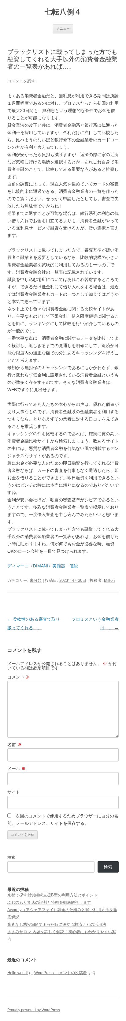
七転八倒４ (63, 12)
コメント (18, 677)
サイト (13, 792)
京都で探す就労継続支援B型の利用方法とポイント (52, 895)
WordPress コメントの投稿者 (60, 973)
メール (16, 768)
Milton (109, 580)
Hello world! (17, 973)
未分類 (36, 580)
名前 (14, 744)
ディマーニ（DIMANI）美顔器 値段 (42, 565)
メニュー (63, 28)
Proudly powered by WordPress (33, 1010)
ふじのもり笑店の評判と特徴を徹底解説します (49, 902)
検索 (11, 857)
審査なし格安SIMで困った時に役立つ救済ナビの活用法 (56, 924)
